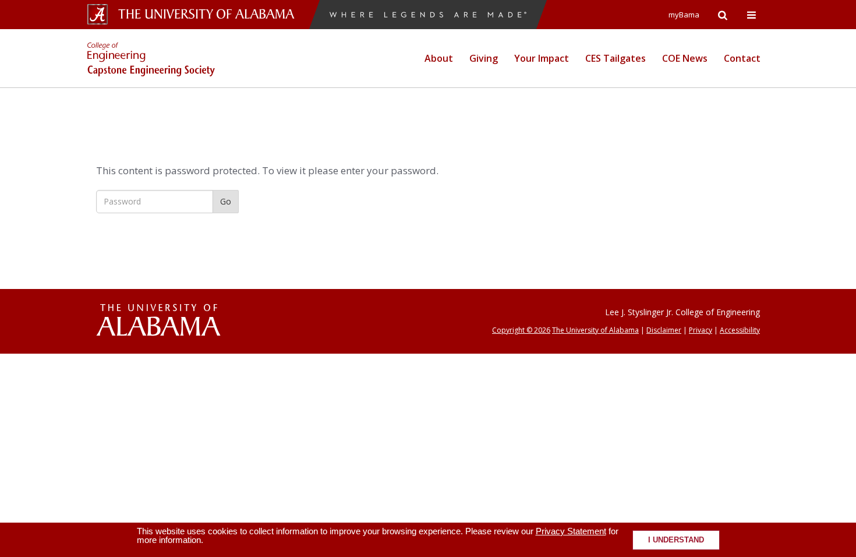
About (439, 58)
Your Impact (541, 58)
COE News (685, 58)
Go (225, 201)
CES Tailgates (615, 58)
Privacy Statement (571, 531)
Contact (742, 58)
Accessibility (740, 330)
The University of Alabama (595, 330)
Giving (483, 58)
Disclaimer (663, 330)
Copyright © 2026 (521, 330)
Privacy (700, 330)
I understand (676, 540)
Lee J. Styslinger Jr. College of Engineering (682, 312)
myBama (683, 14)
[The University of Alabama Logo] (210, 14)
